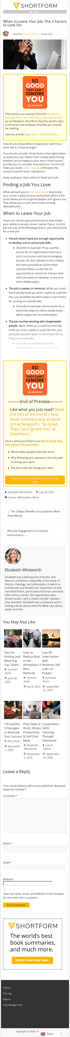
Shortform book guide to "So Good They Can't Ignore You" (34, 115)
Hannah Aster (11, 671)
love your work (38, 192)
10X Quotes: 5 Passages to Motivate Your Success (13, 730)
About (7, 999)
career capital (30, 168)
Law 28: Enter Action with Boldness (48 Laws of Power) (51, 662)
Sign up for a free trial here (42, 134)
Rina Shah (13, 741)
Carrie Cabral (48, 747)
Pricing (7, 993)
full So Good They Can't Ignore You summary (34, 442)
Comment (10, 796)
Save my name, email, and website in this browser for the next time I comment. (33, 895)
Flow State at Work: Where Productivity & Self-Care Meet (32, 732)
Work (35, 497)
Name (8, 843)
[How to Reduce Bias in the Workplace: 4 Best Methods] (32, 631)
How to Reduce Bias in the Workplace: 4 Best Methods (32, 662)
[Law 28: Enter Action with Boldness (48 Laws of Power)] (51, 631)
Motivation (24, 497)
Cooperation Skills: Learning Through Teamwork (50, 732)
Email (7, 862)
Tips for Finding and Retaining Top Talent (12, 658)
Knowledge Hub (12, 1005)
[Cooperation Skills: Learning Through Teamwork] (51, 702)
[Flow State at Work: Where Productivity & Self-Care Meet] (32, 702)
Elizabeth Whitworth (31, 34)
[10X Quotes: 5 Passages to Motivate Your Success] (13, 702)
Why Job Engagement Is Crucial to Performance (27, 533)
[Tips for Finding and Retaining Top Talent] (13, 631)
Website (8, 879)
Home (7, 988)
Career (12, 497)
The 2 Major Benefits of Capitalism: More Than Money (33, 513)
